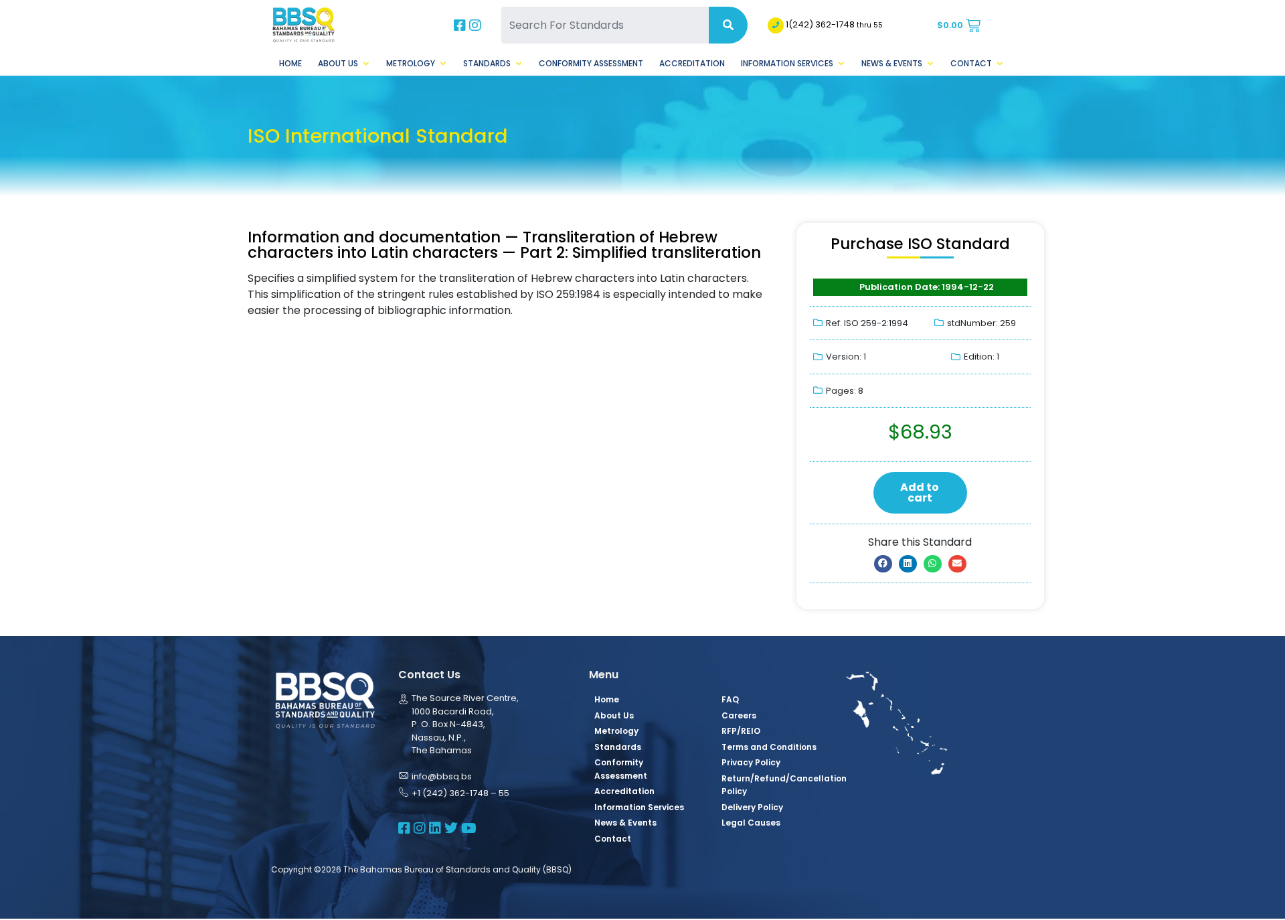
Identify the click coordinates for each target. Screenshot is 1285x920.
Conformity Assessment (591, 63)
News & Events (891, 63)
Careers (738, 715)
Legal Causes (750, 822)
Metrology (410, 63)
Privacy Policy (750, 762)
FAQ (730, 699)
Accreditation (692, 63)
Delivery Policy (752, 807)
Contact (971, 63)
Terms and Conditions (769, 747)
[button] (883, 563)
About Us (338, 63)
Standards (487, 63)
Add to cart (919, 492)
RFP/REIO (740, 731)
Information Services (787, 63)
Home (290, 63)
